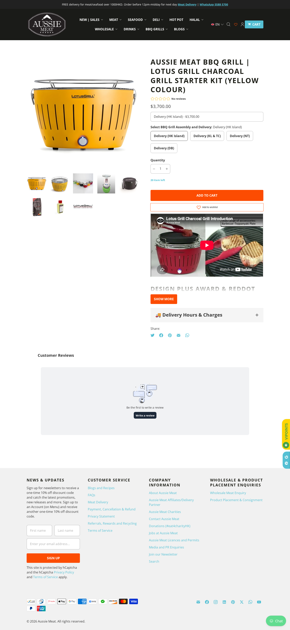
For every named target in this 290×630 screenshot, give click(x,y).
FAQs (91, 495)
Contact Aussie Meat (164, 519)
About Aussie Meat (163, 493)
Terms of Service (45, 577)
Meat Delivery (98, 502)
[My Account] (242, 24)
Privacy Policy (64, 572)
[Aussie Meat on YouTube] (259, 602)
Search (154, 561)
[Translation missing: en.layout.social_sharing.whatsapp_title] (187, 335)
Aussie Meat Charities (165, 512)
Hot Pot (176, 20)
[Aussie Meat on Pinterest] (233, 602)
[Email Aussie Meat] (198, 602)
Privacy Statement (101, 516)
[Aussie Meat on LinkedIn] (224, 602)
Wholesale (104, 29)
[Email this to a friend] (178, 335)
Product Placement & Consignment (236, 500)
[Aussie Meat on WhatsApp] (250, 602)
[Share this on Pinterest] (170, 335)
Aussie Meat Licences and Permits (174, 540)
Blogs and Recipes (101, 488)
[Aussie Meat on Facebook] (207, 602)
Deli (156, 20)
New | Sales (89, 20)
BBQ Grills (155, 29)
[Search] (228, 24)
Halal (195, 20)
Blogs (179, 29)
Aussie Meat (47, 621)
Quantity (158, 160)
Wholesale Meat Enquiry (228, 493)
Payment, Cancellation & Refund (112, 509)
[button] (217, 24)
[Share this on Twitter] (154, 335)
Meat (113, 20)
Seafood (135, 20)
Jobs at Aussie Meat (163, 533)
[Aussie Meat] (47, 24)
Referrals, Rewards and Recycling (112, 523)
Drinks (130, 29)
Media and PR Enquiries (166, 547)
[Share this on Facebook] (161, 335)
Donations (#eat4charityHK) (169, 526)
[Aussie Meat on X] (241, 602)
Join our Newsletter (163, 554)
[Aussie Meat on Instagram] (215, 602)
